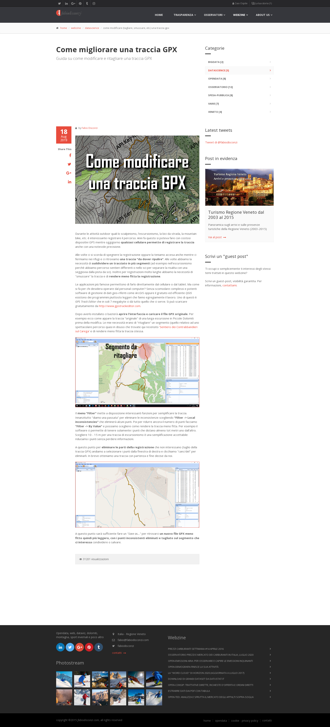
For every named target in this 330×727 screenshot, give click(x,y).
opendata (221, 720)
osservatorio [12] (220, 87)
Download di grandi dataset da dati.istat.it (196, 679)
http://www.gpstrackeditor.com (119, 306)
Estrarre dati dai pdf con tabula (189, 691)
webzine (239, 15)
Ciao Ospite (240, 3)
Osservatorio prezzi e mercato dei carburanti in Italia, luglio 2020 (210, 654)
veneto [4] (215, 112)
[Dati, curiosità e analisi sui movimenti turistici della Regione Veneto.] (241, 187)
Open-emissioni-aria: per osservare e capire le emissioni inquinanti (210, 661)
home (159, 15)
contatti (267, 720)
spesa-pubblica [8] (220, 95)
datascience (92, 28)
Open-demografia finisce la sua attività (193, 667)
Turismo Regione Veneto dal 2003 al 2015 (236, 214)
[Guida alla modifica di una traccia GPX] (137, 179)
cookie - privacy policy (244, 720)
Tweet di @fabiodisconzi (221, 142)
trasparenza (183, 15)
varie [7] (213, 103)
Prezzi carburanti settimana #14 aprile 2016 (196, 649)
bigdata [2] (215, 62)
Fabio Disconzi (90, 128)
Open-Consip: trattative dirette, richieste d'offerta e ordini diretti (210, 685)
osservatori (213, 15)
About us (263, 15)
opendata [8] (217, 78)
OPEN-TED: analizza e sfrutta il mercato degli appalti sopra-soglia (211, 697)
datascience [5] (218, 70)
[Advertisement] (127, 92)
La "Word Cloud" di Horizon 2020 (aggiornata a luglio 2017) (206, 673)
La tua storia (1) (263, 3)
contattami (229, 285)
